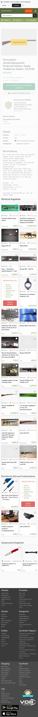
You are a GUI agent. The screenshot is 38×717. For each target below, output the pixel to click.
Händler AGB (5, 694)
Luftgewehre (23, 620)
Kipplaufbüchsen (24, 616)
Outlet (3, 679)
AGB (2, 692)
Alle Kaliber (4, 675)
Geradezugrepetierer (25, 624)
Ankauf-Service (23, 675)
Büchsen (23, 135)
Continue (16, 5)
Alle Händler (5, 673)
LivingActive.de (6, 597)
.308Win (4, 633)
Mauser (3, 614)
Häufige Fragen (6, 702)
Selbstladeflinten (24, 618)
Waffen (16, 135)
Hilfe (20, 666)
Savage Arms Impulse (25, 605)
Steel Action (5, 622)
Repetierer (22, 614)
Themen (3, 677)
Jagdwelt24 (4, 593)
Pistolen (21, 622)
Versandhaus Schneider (11, 119)
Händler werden (24, 668)
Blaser (3, 618)
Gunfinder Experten (25, 673)
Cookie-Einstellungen (7, 698)
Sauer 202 (22, 595)
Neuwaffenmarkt (6, 681)
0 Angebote (6, 123)
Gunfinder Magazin (25, 677)
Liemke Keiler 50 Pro (25, 599)
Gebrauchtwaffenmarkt (8, 683)
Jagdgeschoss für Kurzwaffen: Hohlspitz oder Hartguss (27, 646)
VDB (2, 601)
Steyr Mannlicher (6, 620)
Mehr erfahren (18, 111)
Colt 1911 (22, 601)
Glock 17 (21, 597)
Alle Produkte (5, 670)
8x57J (3, 641)
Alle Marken (5, 666)
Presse (21, 683)
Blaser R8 (22, 593)
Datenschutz (5, 696)
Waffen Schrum (5, 599)
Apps (20, 681)
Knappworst (5, 595)
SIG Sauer (4, 616)
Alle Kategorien (6, 668)
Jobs (20, 679)
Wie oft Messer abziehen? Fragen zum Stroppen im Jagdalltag (27, 639)
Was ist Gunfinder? (24, 670)
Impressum (4, 700)
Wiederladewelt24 (7, 603)
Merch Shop (22, 685)
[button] (35, 11)
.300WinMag (5, 637)
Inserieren (29, 11)
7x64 (3, 639)
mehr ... (3, 605)
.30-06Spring (5, 635)
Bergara (3, 624)
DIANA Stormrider (24, 603)
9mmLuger (4, 644)
